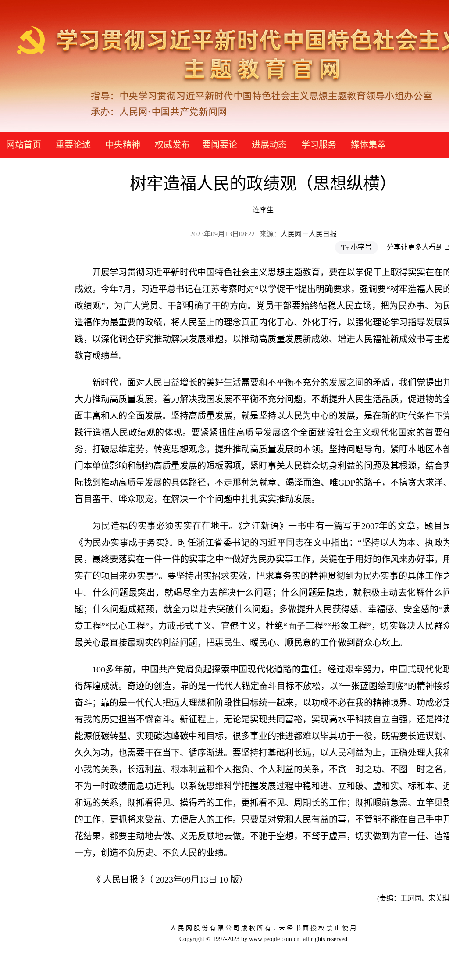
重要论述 (73, 145)
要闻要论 (219, 145)
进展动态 (269, 145)
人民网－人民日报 (309, 234)
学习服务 (318, 145)
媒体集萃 (368, 145)
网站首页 (23, 145)
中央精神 (122, 145)
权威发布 (172, 145)
